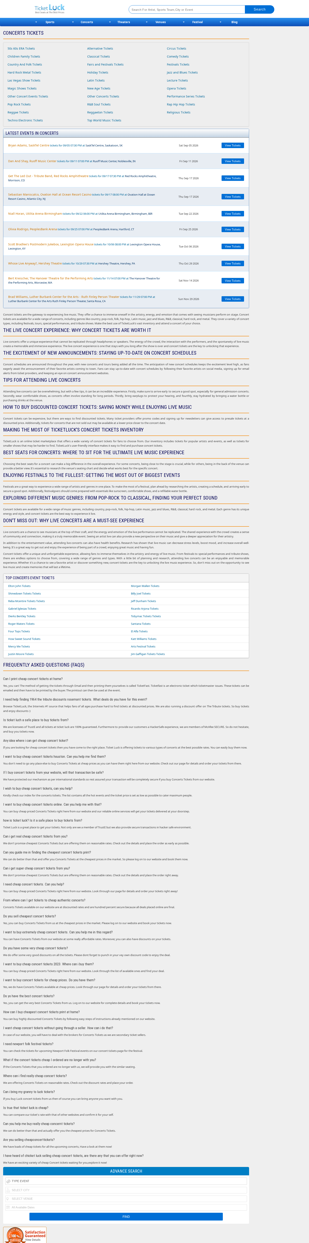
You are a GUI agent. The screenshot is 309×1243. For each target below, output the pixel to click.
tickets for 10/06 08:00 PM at (84, 246)
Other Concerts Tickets (103, 96)
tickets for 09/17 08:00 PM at (81, 196)
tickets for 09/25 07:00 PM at (71, 229)
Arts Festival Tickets (143, 646)
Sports (50, 22)
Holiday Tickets (97, 72)
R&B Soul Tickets (99, 104)
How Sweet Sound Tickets (24, 639)
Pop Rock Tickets (19, 104)
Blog (234, 22)
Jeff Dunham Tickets (143, 601)
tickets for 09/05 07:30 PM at (65, 145)
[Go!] (259, 9)
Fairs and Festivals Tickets (105, 64)
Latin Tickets (96, 80)
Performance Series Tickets (186, 96)
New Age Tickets (98, 88)
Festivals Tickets (178, 64)
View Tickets (233, 145)
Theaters (124, 22)
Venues (161, 22)
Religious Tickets (178, 112)
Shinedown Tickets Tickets (24, 593)
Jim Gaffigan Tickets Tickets (148, 654)
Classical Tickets (98, 56)
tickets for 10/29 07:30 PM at (71, 263)
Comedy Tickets (178, 56)
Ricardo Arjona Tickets (144, 608)
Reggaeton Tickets (100, 112)
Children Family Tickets (24, 56)
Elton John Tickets (19, 586)
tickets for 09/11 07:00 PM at (72, 161)
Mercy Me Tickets (19, 646)
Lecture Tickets (177, 80)
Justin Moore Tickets (21, 654)
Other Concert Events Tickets (28, 96)
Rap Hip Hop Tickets (181, 104)
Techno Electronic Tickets (25, 120)
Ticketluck (77, 9)
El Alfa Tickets (139, 631)
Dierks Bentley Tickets (21, 616)
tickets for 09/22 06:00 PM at (80, 214)
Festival (197, 22)
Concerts (87, 22)
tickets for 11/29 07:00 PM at (81, 299)
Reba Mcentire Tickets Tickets (26, 601)
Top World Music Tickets (104, 120)
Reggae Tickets (18, 112)
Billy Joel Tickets (141, 593)
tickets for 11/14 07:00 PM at (84, 280)
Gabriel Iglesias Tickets (22, 608)
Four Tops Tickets (19, 631)
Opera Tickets (176, 88)
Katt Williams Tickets (143, 639)
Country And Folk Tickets (25, 64)
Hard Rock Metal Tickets (24, 72)
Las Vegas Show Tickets (24, 80)
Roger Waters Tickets (21, 624)
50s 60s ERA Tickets (21, 48)
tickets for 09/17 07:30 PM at (82, 178)
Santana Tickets (141, 624)
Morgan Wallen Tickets (145, 586)
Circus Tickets (176, 48)
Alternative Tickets (100, 48)
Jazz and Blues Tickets (182, 72)
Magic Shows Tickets (22, 88)
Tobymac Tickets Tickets (146, 616)
